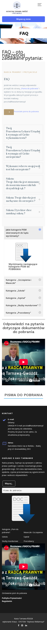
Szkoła (5, 537)
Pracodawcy (29, 541)
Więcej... (9, 483)
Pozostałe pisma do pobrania (26, 111)
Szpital (26, 537)
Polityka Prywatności (12, 598)
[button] (23, 232)
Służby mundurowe (10, 541)
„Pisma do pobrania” (29, 88)
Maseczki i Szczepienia (33, 532)
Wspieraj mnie (23, 19)
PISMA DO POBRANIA (23, 395)
